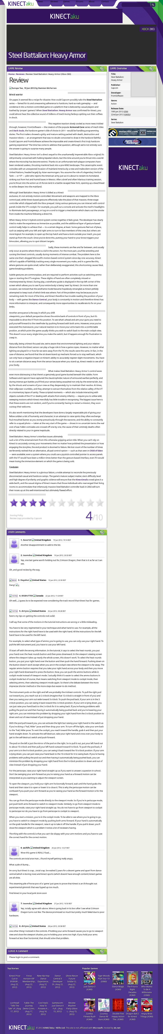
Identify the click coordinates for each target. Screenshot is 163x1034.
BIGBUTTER (27, 595)
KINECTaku (48, 1027)
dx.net (117, 1027)
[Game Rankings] (132, 142)
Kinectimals (82, 479)
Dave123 (27, 539)
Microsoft (98, 1027)
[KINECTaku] (21, 3)
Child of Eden (96, 450)
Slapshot (24, 580)
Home (11, 74)
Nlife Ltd (60, 1027)
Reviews (20, 74)
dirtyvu (25, 611)
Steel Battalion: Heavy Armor (46, 56)
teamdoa (27, 555)
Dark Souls (18, 130)
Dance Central (39, 299)
